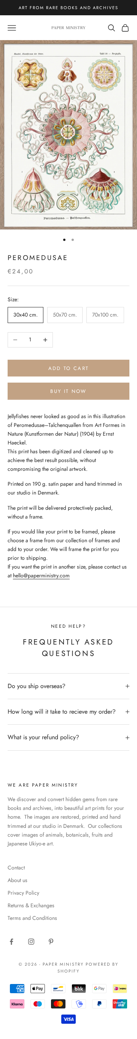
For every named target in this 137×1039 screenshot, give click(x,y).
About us (17, 880)
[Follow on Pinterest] (51, 941)
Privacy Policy (23, 893)
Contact (16, 867)
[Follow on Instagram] (31, 941)
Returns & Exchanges (31, 905)
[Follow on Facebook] (11, 941)
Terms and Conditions (32, 918)
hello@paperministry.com (41, 575)
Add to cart (68, 368)
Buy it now (68, 391)
